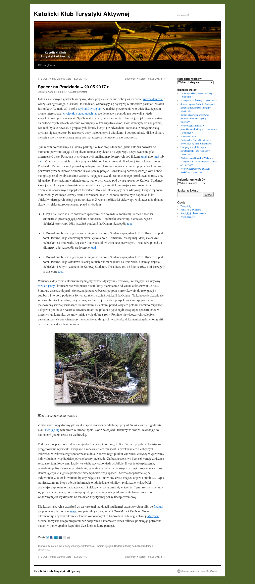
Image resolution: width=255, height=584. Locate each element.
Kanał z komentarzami (193, 213)
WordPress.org (187, 216)
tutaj (144, 156)
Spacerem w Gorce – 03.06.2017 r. (145, 78)
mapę (73, 511)
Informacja (89, 545)
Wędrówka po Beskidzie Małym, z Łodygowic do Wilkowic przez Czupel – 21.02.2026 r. (198, 161)
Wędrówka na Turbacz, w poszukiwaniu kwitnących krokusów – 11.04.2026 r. (198, 129)
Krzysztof (82, 91)
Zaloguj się (185, 206)
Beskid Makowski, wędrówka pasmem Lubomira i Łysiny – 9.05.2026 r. (194, 118)
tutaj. (41, 161)
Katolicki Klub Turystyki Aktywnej (81, 13)
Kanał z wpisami (190, 209)
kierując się (52, 430)
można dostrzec (153, 99)
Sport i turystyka (104, 545)
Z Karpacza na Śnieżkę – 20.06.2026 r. (198, 100)
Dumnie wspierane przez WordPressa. (199, 571)
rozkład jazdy (46, 286)
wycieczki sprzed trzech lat (80, 113)
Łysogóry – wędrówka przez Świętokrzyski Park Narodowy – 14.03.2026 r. (196, 150)
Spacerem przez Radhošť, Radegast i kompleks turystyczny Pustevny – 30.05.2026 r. (197, 107)
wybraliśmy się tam (89, 108)
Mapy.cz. (153, 516)
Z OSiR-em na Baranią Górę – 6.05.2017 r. (62, 78)
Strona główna (46, 65)
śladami (158, 506)
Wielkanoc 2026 (188, 136)
